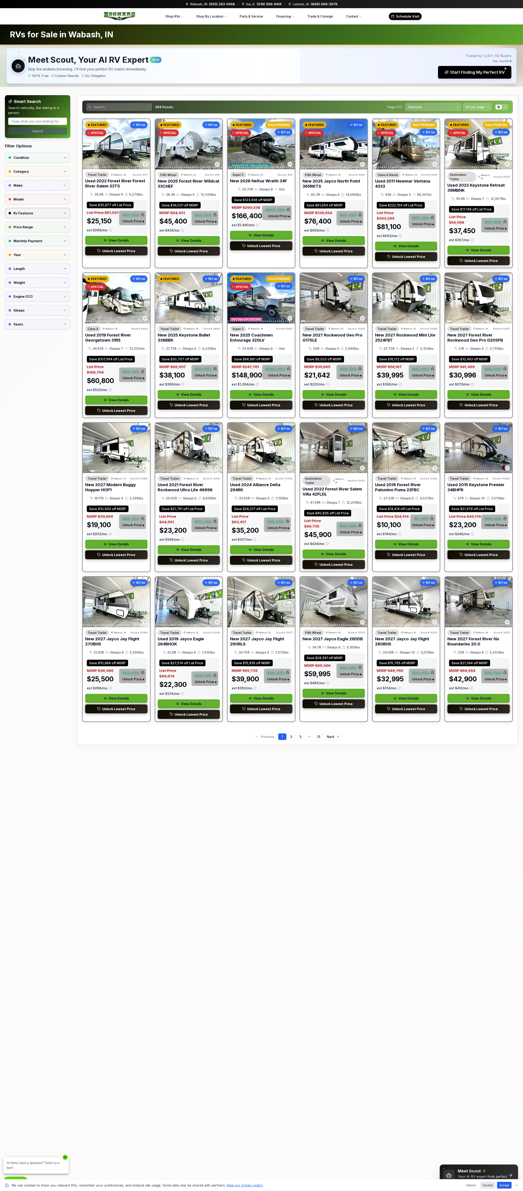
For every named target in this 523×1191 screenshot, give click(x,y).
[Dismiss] (443, 1168)
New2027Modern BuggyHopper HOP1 (110, 487)
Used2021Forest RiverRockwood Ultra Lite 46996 (185, 487)
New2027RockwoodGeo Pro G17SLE (332, 338)
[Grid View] (499, 107)
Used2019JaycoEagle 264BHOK (181, 641)
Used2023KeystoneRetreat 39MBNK (476, 188)
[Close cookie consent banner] (516, 1185)
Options (471, 1185)
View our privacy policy (244, 1185)
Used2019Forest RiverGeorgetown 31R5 (108, 338)
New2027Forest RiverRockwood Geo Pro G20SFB (475, 338)
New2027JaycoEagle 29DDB (333, 638)
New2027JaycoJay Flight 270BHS (112, 641)
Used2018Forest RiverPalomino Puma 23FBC (398, 487)
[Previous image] (88, 144)
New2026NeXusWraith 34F (258, 180)
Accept (504, 1185)
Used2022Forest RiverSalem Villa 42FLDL (332, 492)
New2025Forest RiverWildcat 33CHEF (188, 184)
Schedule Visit (407, 16)
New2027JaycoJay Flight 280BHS (402, 641)
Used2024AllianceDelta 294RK (255, 487)
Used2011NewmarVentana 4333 (402, 184)
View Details (118, 240)
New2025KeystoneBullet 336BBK (184, 338)
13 (318, 737)
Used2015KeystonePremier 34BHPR (475, 487)
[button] (261, 66)
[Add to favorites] (145, 164)
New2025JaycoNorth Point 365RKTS (331, 184)
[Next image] (144, 144)
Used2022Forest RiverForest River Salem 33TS (115, 183)
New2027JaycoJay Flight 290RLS (257, 641)
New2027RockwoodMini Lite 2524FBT (405, 338)
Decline (488, 1185)
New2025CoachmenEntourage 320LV (251, 338)
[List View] (505, 107)
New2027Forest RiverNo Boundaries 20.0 (473, 641)
